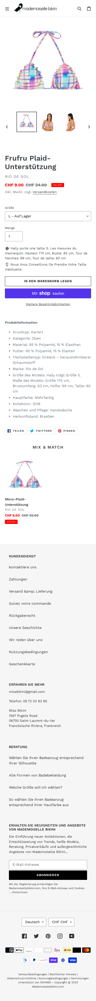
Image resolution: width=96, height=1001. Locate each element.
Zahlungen (18, 579)
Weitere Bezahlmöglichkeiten (48, 304)
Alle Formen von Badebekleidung (37, 775)
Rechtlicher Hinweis (63, 974)
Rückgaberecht (22, 615)
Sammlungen (80, 978)
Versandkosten (45, 192)
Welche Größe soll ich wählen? (35, 787)
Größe (9, 207)
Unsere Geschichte (25, 628)
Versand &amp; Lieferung (30, 591)
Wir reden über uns (25, 640)
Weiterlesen (20, 892)
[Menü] (7, 8)
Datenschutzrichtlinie (21, 978)
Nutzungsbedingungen (28, 652)
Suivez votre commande (30, 603)
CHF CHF (60, 922)
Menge (10, 228)
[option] (27, 122)
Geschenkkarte (22, 664)
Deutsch (32, 922)
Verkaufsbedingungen (32, 974)
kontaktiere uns (22, 567)
